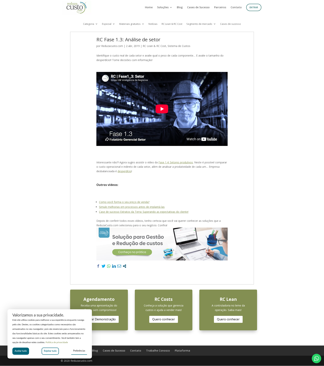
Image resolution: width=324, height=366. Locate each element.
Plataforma (182, 350)
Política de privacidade (57, 342)
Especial (106, 24)
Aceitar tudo (21, 351)
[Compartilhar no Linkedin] (114, 266)
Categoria (88, 24)
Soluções (163, 7)
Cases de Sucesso (198, 7)
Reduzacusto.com (112, 46)
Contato (236, 7)
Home (149, 7)
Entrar (254, 7)
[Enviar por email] (119, 266)
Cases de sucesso (230, 24)
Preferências (79, 351)
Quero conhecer (163, 319)
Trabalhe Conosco (158, 350)
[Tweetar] (103, 266)
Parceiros (220, 7)
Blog (180, 7)
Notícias (153, 24)
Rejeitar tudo (50, 351)
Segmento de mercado (199, 24)
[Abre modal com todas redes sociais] (124, 266)
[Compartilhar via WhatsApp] (109, 266)
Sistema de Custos (179, 46)
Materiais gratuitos (130, 24)
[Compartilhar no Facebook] (98, 266)
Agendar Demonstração (99, 319)
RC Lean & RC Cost (172, 24)
